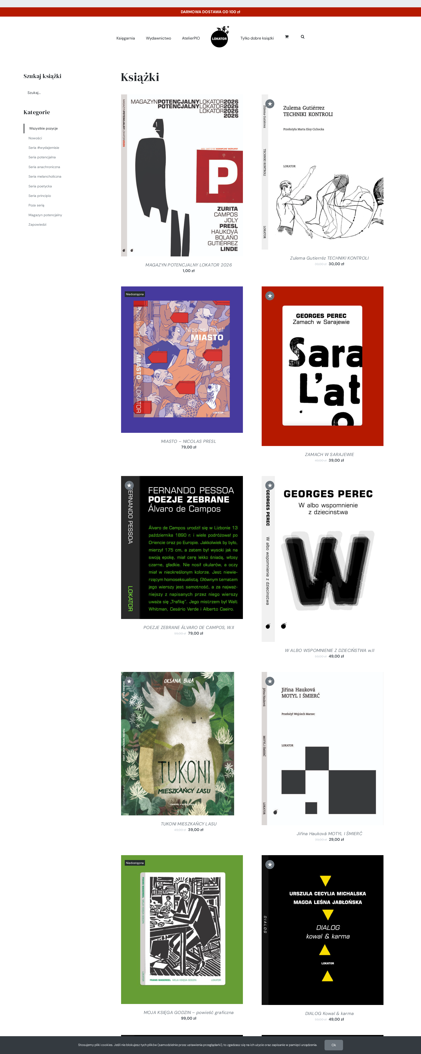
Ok (334, 1045)
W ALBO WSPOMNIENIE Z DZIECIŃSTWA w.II (329, 650)
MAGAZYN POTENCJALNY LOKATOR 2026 (188, 265)
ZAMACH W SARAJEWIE (329, 454)
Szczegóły (201, 177)
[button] (297, 36)
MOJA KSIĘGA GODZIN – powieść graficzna (189, 1012)
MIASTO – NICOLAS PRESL (188, 441)
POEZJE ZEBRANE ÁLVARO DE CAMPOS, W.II (189, 627)
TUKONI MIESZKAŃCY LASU (189, 824)
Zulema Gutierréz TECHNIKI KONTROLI (329, 258)
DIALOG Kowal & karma (329, 1013)
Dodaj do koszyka (168, 177)
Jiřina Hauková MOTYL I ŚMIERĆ (329, 834)
